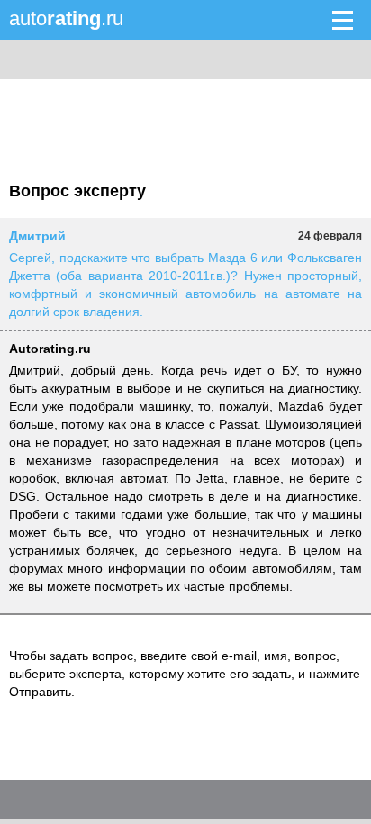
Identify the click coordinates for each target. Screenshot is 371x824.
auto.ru (66, 18)
